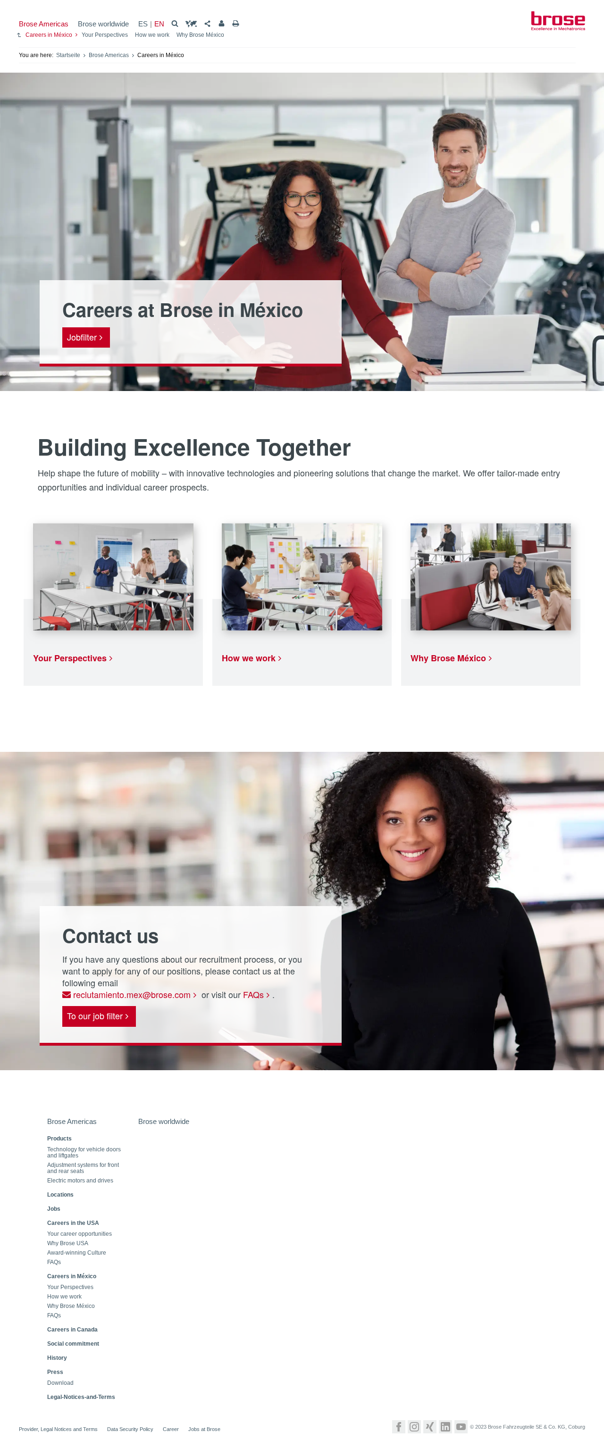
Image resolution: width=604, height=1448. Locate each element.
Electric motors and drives (80, 1181)
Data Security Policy (130, 1429)
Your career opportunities (79, 1234)
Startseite (68, 55)
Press (55, 1372)
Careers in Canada (72, 1329)
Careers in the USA (73, 1223)
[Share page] (207, 24)
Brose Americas (43, 24)
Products (59, 1138)
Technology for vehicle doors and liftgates (84, 1153)
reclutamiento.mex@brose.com (131, 994)
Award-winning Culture (76, 1253)
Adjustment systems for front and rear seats (83, 1168)
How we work (152, 35)
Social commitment (73, 1343)
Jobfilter (82, 337)
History (57, 1358)
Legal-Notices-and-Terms (81, 1397)
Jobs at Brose (204, 1429)
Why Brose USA (67, 1243)
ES (143, 24)
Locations (60, 1194)
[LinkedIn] (445, 1426)
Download (60, 1383)
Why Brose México (200, 35)
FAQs (253, 994)
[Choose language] (191, 24)
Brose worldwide (103, 24)
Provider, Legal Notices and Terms (58, 1429)
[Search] (174, 24)
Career (171, 1429)
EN (159, 24)
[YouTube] (461, 1426)
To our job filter (95, 1015)
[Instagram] (414, 1426)
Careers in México (48, 35)
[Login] (221, 24)
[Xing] (429, 1426)
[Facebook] (398, 1426)
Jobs (53, 1209)
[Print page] (235, 24)
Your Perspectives (105, 35)
